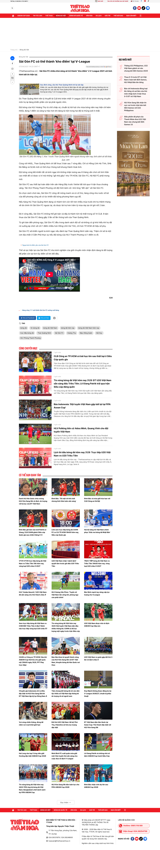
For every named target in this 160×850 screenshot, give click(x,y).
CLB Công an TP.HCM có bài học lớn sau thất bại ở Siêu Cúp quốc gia (83, 358)
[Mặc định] (12, 78)
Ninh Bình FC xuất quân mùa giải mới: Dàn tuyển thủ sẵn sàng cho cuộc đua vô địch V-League (64, 756)
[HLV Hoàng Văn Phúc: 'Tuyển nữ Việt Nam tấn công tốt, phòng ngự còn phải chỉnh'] (66, 580)
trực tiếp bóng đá (27, 333)
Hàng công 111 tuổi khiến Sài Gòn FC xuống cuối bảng (40, 310)
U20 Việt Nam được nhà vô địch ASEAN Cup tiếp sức (96, 624)
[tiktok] (143, 8)
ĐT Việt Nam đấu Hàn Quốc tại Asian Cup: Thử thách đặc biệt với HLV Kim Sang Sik (97, 724)
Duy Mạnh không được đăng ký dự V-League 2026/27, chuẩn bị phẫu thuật (97, 693)
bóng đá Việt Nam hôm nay (88, 328)
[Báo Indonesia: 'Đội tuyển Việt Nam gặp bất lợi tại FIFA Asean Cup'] (35, 410)
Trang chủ (14, 50)
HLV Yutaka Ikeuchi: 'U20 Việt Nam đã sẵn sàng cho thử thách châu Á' (33, 593)
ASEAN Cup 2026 (23, 16)
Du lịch (98, 16)
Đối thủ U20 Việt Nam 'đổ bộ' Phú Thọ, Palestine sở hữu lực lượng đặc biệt (65, 724)
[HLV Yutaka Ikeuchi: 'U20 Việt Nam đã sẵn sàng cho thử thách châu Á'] (33, 580)
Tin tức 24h (37, 16)
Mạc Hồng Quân (86, 333)
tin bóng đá (35, 328)
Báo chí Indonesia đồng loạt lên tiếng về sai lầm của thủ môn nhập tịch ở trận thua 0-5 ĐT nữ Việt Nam (136, 92)
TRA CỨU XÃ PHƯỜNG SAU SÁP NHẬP (117, 1)
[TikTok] (149, 1)
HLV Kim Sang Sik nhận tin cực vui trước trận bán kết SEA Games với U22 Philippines (135, 106)
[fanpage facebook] (135, 8)
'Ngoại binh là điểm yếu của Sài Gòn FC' (35, 245)
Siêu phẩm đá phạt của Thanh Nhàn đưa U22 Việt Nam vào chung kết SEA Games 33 (135, 121)
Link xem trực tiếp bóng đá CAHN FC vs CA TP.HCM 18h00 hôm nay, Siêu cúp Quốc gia (65, 532)
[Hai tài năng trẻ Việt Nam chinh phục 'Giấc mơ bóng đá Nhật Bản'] (98, 518)
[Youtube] (145, 1)
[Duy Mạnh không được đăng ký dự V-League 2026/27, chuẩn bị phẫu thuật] (98, 679)
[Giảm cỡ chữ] (12, 82)
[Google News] (99, 67)
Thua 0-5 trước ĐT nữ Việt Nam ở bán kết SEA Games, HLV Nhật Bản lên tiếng (135, 79)
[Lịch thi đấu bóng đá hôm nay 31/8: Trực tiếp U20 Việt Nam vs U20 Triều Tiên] (35, 458)
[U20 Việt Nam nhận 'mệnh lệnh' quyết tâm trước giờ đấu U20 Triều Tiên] (66, 549)
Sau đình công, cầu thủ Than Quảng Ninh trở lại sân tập (61, 85)
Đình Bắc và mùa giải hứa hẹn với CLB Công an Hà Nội (97, 499)
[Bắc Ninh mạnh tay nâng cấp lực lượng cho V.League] (98, 580)
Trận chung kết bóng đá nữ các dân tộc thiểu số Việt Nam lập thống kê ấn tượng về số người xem (66, 693)
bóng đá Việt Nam (50, 328)
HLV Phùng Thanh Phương (30, 338)
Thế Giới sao (118, 16)
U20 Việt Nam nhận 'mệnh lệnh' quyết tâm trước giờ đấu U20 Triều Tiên (65, 563)
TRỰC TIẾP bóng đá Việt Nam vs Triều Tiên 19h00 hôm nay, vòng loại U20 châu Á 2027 (97, 563)
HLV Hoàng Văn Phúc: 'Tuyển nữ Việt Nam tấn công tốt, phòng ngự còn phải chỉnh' (65, 594)
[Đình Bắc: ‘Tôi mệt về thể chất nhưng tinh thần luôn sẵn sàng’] (66, 487)
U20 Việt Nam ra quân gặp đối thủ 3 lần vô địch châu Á (98, 658)
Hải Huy (99, 333)
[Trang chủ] (13, 16)
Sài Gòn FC (59, 333)
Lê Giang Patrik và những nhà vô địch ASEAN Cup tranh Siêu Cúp (97, 754)
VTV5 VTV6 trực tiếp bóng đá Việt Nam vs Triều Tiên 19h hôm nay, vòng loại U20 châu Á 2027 (32, 563)
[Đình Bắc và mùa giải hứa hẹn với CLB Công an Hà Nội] (98, 487)
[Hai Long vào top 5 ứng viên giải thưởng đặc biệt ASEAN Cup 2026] (33, 742)
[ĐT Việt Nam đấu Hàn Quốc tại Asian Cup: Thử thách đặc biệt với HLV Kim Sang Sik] (98, 711)
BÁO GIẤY (100, 1)
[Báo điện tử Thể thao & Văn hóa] (80, 8)
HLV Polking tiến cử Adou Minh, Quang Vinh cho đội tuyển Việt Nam (81, 430)
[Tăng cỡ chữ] (12, 74)
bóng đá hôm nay (67, 328)
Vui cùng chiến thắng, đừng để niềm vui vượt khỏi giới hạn (31, 723)
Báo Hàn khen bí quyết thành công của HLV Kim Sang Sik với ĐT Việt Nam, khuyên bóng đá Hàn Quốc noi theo (66, 661)
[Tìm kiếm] (12, 8)
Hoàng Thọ (71, 333)
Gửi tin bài (135, 1)
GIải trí (107, 16)
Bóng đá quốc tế (76, 16)
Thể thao (49, 16)
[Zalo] (148, 8)
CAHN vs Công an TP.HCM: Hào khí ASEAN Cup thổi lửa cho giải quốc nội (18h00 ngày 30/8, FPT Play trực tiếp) (33, 661)
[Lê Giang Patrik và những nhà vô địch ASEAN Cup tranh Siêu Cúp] (98, 742)
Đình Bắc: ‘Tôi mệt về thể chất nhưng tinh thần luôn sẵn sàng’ (64, 499)
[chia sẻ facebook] (12, 63)
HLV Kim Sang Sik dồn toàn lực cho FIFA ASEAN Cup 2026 (65, 786)
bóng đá (23, 328)
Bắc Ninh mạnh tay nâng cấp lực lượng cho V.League (97, 593)
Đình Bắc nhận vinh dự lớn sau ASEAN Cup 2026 (96, 786)
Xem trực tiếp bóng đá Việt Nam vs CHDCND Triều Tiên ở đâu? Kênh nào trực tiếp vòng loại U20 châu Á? (33, 626)
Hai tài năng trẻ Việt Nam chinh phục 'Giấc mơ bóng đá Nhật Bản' (97, 531)
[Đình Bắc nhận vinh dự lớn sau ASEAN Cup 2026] (98, 773)
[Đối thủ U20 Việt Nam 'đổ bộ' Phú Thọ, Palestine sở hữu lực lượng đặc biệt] (66, 711)
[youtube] (139, 8)
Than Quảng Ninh (44, 333)
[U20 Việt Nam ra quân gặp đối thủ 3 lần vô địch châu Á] (98, 646)
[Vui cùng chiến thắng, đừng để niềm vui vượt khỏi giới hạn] (33, 711)
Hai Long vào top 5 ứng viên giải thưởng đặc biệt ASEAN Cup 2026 (32, 754)
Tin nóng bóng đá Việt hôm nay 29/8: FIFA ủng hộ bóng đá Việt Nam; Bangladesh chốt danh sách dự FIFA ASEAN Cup (32, 788)
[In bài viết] (12, 69)
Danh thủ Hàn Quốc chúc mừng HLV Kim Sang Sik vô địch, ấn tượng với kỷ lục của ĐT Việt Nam (33, 501)
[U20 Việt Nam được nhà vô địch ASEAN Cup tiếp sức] (98, 612)
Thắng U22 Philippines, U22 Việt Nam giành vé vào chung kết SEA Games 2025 (136, 68)
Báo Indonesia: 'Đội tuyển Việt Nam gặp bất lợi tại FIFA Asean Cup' (82, 406)
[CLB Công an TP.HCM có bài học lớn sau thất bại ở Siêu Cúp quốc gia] (35, 362)
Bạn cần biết (131, 16)
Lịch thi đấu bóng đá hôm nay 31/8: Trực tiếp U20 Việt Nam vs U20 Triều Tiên (82, 454)
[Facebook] (141, 1)
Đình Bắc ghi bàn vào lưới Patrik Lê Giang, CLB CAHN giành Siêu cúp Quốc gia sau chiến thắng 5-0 (32, 532)
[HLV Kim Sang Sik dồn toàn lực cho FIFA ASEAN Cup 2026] (66, 773)
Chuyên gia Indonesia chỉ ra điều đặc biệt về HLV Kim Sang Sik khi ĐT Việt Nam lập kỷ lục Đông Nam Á (33, 693)
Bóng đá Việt (61, 16)
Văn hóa (89, 16)
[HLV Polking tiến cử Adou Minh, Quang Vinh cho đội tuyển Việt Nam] (35, 434)
